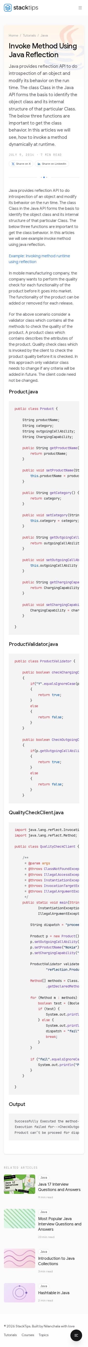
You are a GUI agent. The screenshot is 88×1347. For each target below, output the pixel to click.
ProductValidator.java (33, 644)
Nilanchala (52, 1326)
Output (17, 1104)
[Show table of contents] (76, 1335)
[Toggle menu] (80, 8)
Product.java (23, 392)
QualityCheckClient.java (36, 813)
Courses (28, 1335)
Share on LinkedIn (54, 163)
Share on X (23, 163)
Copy (71, 406)
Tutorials (29, 35)
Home (13, 35)
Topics (43, 1335)
